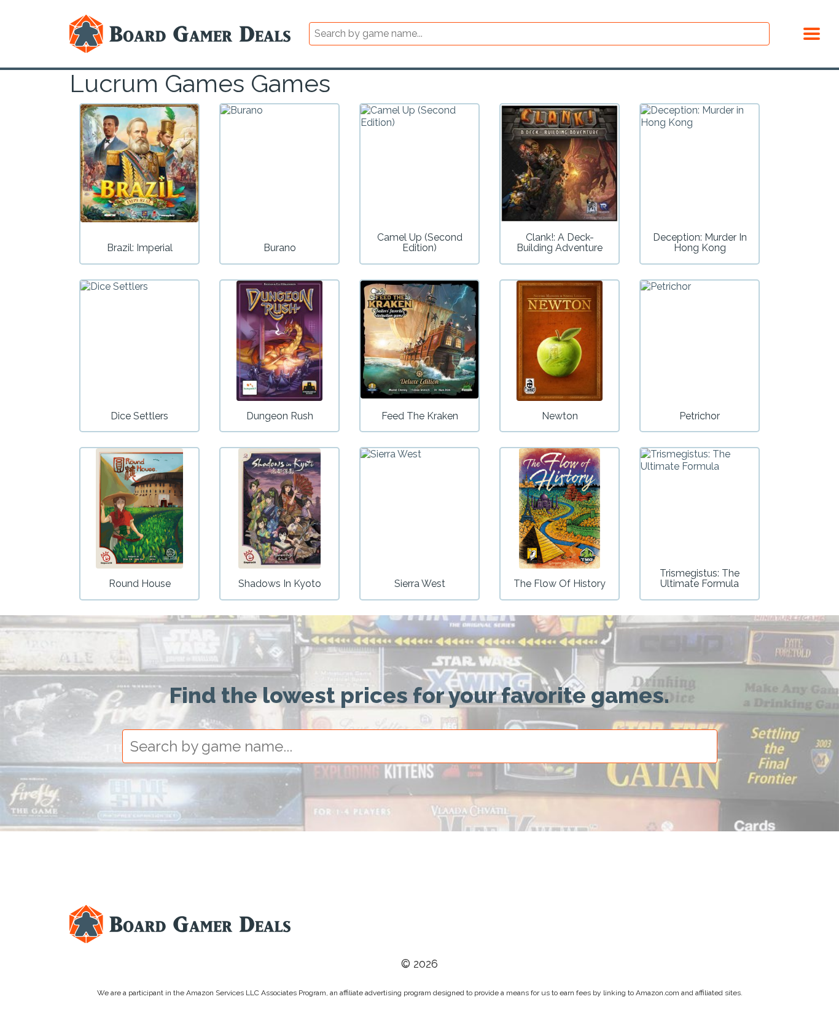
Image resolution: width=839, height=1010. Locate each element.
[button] (811, 32)
